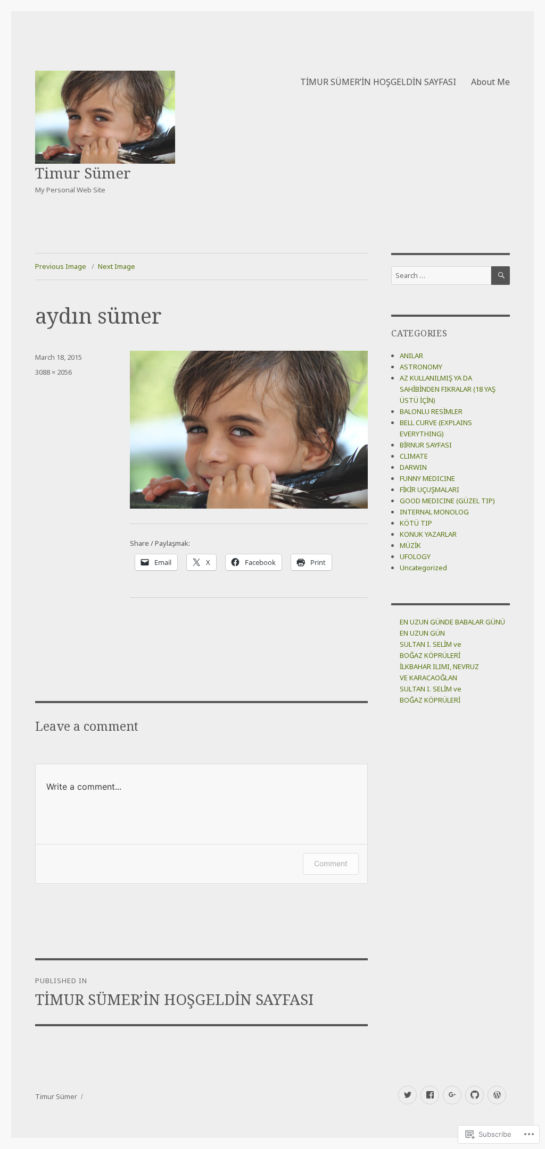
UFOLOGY (415, 556)
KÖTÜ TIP (416, 523)
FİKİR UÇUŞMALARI (429, 489)
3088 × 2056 (53, 372)
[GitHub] (474, 1095)
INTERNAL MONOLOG (434, 512)
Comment (331, 863)
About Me (490, 82)
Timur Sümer (83, 173)
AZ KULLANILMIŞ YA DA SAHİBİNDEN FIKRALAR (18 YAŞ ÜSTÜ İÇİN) (448, 389)
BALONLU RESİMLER (431, 411)
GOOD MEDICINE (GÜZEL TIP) (447, 500)
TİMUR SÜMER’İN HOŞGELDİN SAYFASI (378, 82)
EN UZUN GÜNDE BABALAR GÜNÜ (452, 622)
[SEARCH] (500, 275)
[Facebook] (429, 1095)
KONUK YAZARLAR (428, 534)
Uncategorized (423, 567)
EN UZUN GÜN (422, 633)
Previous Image (60, 266)
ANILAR (411, 355)
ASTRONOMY (421, 366)
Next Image (116, 266)
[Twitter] (407, 1095)
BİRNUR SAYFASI (426, 445)
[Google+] (452, 1095)
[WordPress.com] (497, 1095)
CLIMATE (414, 456)
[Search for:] (441, 275)
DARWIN (413, 467)
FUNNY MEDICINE (427, 478)
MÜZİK (410, 545)
